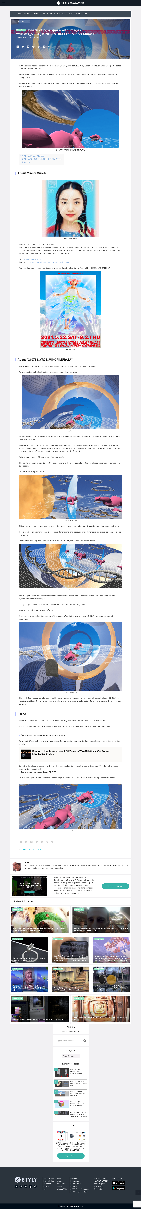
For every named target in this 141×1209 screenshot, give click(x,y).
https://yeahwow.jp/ (32, 259)
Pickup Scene (21, 30)
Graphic (33, 849)
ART (25, 849)
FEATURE (36, 14)
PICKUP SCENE (82, 14)
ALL (14, 14)
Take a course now (115, 886)
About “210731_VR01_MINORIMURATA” (42, 159)
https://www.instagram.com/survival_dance (49, 262)
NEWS (27, 14)
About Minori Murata (33, 156)
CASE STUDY (59, 14)
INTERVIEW (47, 14)
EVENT (70, 14)
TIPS (20, 14)
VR (40, 849)
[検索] (84, 1040)
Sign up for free (70, 1156)
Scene (26, 162)
